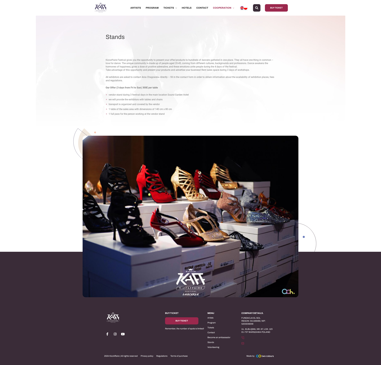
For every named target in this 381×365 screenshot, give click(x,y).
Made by (250, 356)
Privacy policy (147, 356)
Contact (211, 332)
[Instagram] (115, 334)
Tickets (210, 328)
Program (211, 323)
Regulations (161, 356)
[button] (256, 8)
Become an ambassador (218, 337)
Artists (210, 318)
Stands (210, 342)
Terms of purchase (179, 356)
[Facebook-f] (107, 334)
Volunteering (213, 347)
